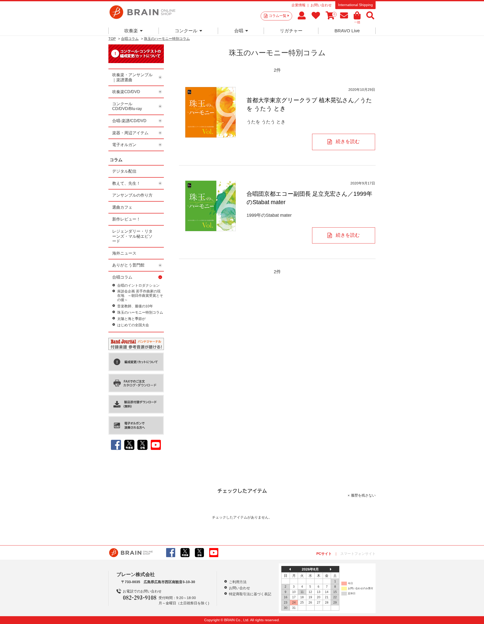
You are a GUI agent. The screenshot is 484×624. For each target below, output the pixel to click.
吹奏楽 (131, 30)
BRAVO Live (347, 30)
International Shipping (355, 5)
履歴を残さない (363, 495)
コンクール (186, 30)
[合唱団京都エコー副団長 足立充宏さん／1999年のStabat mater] (210, 206)
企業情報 (298, 5)
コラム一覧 (277, 16)
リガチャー (291, 30)
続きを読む (348, 141)
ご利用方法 (238, 582)
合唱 (238, 30)
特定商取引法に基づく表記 (250, 594)
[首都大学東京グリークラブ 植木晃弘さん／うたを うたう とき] (210, 112)
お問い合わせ (321, 5)
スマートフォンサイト (358, 554)
